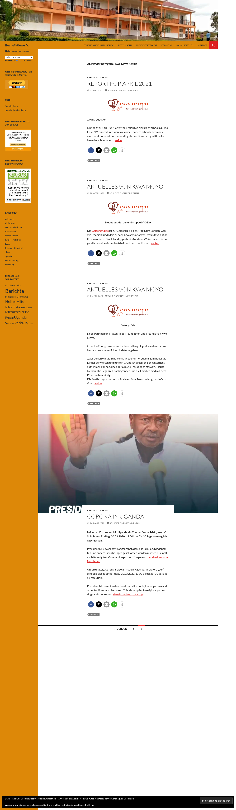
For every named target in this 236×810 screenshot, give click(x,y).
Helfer (10, 301)
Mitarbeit (202, 45)
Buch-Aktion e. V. (17, 45)
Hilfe (20, 301)
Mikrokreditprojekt (146, 45)
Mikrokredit (14, 312)
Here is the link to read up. (128, 594)
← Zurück (120, 628)
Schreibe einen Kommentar (123, 90)
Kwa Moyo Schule (97, 77)
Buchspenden (10, 297)
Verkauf (20, 323)
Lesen (29, 307)
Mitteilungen (125, 45)
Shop (7, 252)
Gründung (22, 296)
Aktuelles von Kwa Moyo (125, 186)
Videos (30, 323)
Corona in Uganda (115, 516)
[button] (91, 150)
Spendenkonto (11, 106)
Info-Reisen (10, 231)
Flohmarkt (10, 223)
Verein (9, 323)
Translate (27, 60)
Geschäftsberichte (13, 227)
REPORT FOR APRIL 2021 (119, 83)
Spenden (9, 256)
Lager (7, 244)
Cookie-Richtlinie (86, 805)
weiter (118, 140)
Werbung (9, 264)
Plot (26, 312)
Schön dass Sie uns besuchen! (99, 45)
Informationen (11, 235)
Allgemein (9, 219)
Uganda (94, 614)
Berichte (94, 160)
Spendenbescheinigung (15, 110)
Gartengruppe (100, 230)
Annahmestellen (184, 45)
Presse (9, 317)
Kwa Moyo (166, 45)
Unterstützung (11, 260)
